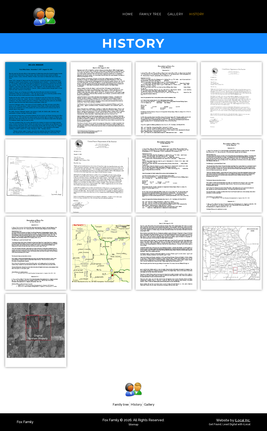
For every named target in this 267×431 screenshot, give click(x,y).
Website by (233, 420)
